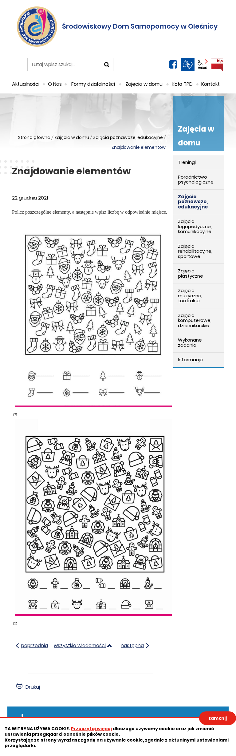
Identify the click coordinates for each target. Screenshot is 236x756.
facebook (173, 64)
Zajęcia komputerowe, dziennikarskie (194, 320)
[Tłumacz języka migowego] (188, 64)
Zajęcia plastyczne (190, 273)
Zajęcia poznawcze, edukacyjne (128, 137)
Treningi (187, 162)
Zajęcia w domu (71, 137)
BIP (217, 64)
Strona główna (34, 137)
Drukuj (33, 687)
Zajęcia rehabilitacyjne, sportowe (195, 251)
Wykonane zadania (190, 342)
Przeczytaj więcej (91, 729)
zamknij (217, 718)
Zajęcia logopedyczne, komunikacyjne (195, 226)
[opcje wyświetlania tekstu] (202, 64)
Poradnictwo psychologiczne (196, 179)
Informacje (190, 359)
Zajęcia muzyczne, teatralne (190, 295)
